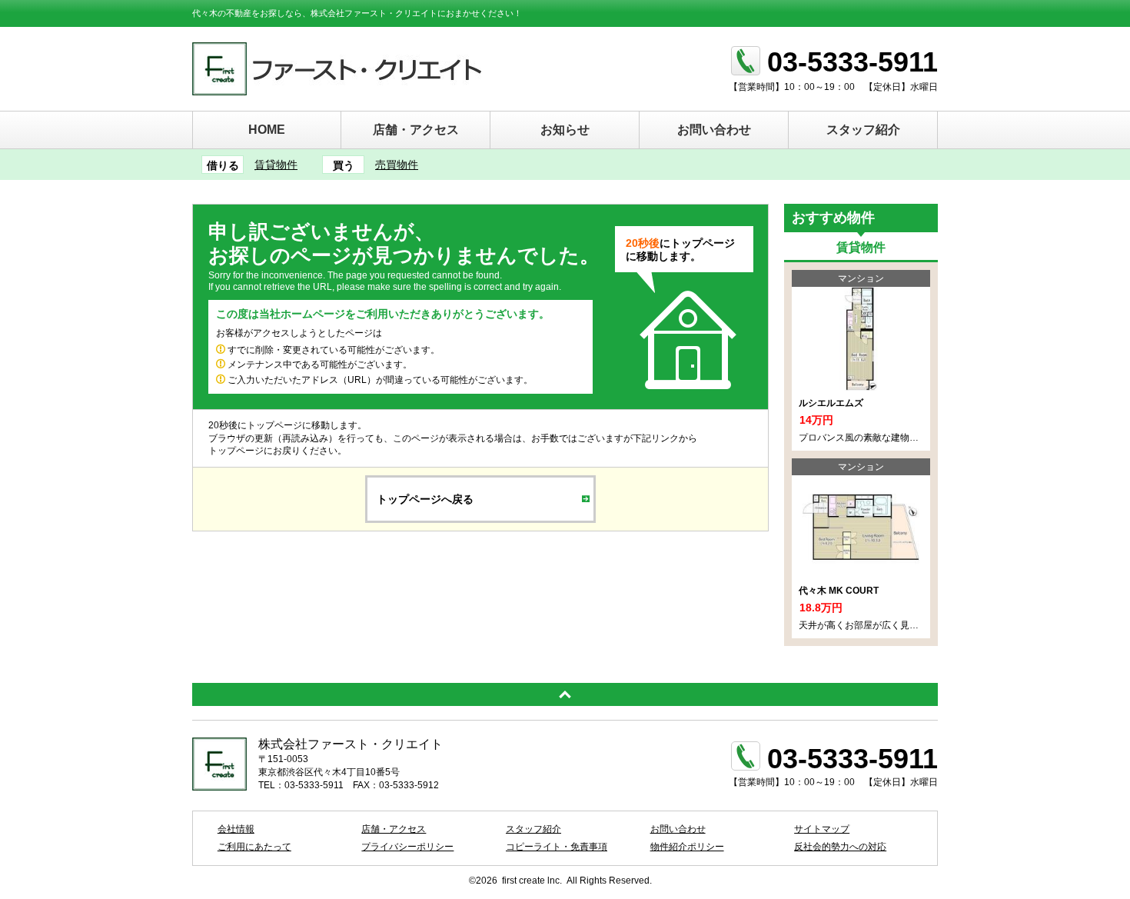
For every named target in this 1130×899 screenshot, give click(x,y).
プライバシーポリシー (407, 846)
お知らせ (565, 129)
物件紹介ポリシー (687, 846)
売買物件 (396, 164)
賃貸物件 (275, 164)
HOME (266, 129)
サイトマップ (821, 829)
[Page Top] (565, 694)
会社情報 (236, 829)
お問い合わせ (714, 129)
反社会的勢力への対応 (840, 846)
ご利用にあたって (254, 846)
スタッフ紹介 (863, 129)
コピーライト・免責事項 (556, 846)
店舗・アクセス (416, 129)
